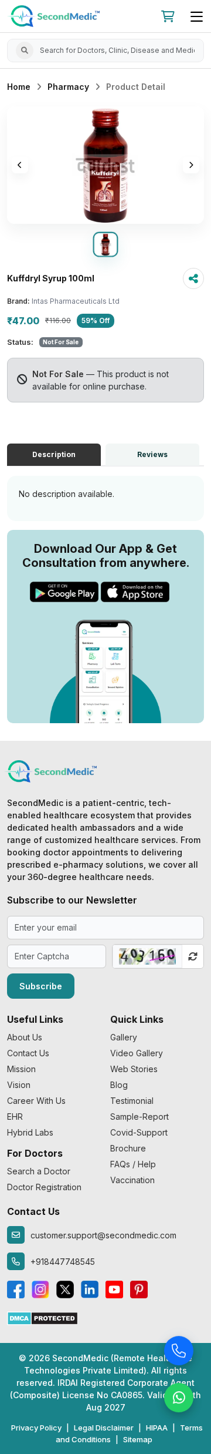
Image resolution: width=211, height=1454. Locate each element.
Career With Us (36, 1101)
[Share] (193, 278)
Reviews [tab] (152, 454)
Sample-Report (139, 1116)
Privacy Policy (36, 1427)
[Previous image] (20, 165)
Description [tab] (54, 454)
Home (18, 87)
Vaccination (132, 1180)
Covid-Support (139, 1132)
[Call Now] (178, 1351)
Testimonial (132, 1101)
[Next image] (191, 165)
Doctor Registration (44, 1187)
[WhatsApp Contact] (178, 1398)
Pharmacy (68, 87)
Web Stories (134, 1069)
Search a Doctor (38, 1171)
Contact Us (28, 1053)
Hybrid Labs (30, 1132)
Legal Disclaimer (104, 1427)
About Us (24, 1037)
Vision (18, 1085)
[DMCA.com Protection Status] (42, 1317)
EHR (15, 1116)
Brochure (128, 1148)
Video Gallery (136, 1053)
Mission (21, 1069)
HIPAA (157, 1427)
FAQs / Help (133, 1164)
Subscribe (40, 986)
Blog (119, 1085)
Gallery (123, 1037)
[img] (105, 165)
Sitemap (137, 1439)
